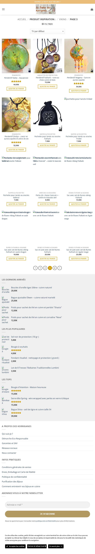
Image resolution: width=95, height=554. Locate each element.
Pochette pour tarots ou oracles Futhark (47, 137)
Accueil (22, 19)
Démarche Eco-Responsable (15, 438)
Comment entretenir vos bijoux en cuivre (21, 486)
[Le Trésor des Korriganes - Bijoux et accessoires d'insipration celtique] (46, 9)
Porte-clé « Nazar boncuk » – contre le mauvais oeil (47, 196)
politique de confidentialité (46, 521)
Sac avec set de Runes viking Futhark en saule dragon (16, 251)
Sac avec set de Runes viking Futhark (79, 196)
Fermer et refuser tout (36, 546)
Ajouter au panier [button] (16, 89)
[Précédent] (35, 268)
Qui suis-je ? (7, 433)
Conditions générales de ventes (16, 467)
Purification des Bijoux (12, 481)
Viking (62, 19)
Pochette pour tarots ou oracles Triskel (79, 137)
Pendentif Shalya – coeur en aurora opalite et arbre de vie (16, 137)
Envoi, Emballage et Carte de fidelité (18, 472)
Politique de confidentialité (14, 477)
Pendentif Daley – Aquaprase (16, 78)
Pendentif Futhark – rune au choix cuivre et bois (47, 79)
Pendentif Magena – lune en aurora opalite (78, 79)
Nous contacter (9, 453)
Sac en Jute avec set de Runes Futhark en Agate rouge (78, 251)
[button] (3, 9)
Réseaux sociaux (9, 448)
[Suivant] (60, 268)
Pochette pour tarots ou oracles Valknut (16, 196)
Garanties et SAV (9, 443)
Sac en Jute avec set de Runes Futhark (47, 251)
